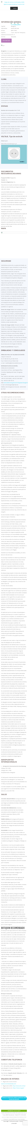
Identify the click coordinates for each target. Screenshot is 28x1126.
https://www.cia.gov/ (18, 1088)
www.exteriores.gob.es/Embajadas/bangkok (16, 382)
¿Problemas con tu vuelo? (14, 1110)
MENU (15, 8)
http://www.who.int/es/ (19, 1086)
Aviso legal (6, 1121)
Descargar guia (6, 40)
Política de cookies (14, 1121)
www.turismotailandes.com (8, 1083)
